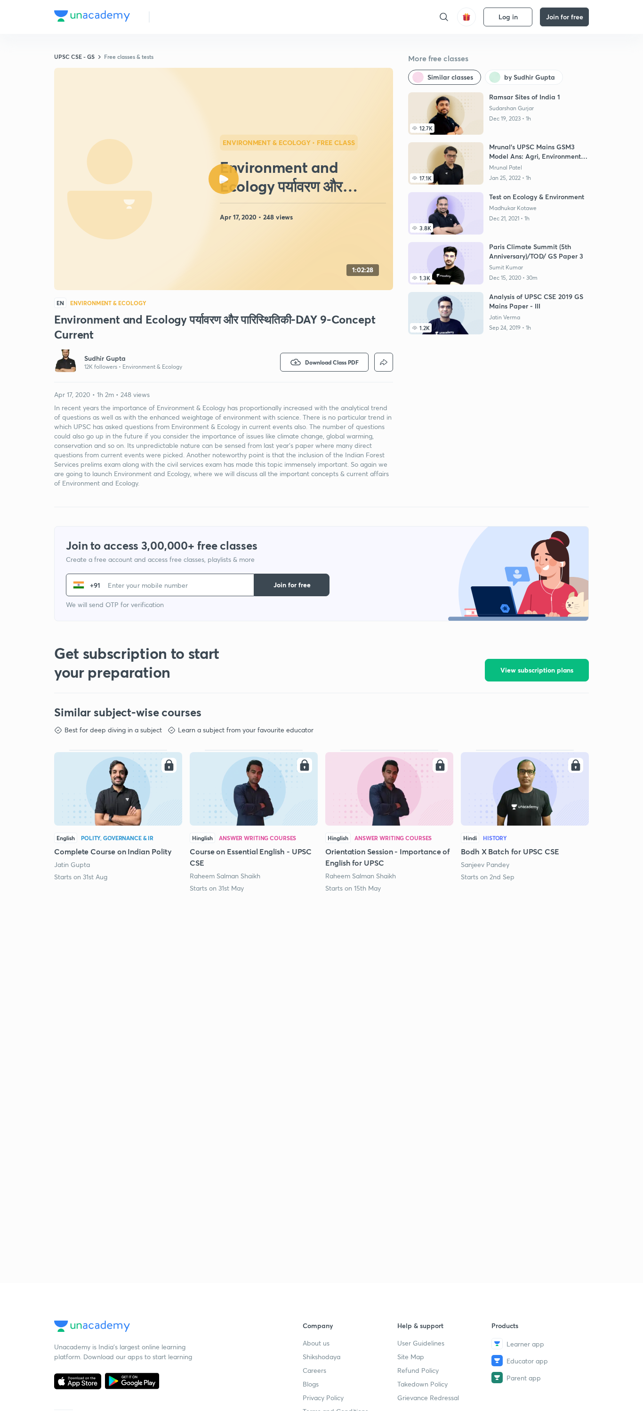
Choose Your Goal (198, 17)
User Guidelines (420, 1342)
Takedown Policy (422, 1383)
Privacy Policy (323, 1397)
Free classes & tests (128, 56)
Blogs (311, 1383)
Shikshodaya (321, 1356)
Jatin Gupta (72, 864)
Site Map (410, 1356)
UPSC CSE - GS (74, 56)
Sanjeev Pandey (485, 864)
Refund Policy (418, 1370)
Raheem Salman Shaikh (225, 875)
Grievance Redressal (428, 1397)
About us (316, 1342)
